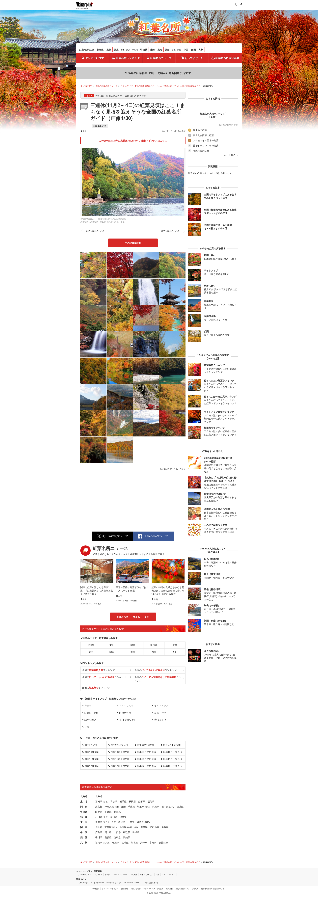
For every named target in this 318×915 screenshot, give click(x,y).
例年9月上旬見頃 (119, 744)
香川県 (98, 837)
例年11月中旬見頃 (146, 758)
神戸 (130, 827)
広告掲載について (182, 889)
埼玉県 (140, 806)
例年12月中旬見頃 (146, 766)
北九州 (106, 842)
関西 (167, 49)
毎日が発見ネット (152, 883)
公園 (86, 726)
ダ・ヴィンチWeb (97, 883)
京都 (174, 49)
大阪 (179, 49)
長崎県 (125, 842)
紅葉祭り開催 (91, 712)
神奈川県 (109, 806)
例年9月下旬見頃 (172, 744)
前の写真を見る (95, 231)
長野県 (108, 811)
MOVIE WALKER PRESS (133, 883)
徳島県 (117, 837)
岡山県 (108, 832)
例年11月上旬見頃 (120, 758)
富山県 (113, 816)
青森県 (113, 801)
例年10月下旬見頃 (172, 752)
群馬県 (155, 806)
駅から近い (90, 719)
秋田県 (132, 801)
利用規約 (95, 889)
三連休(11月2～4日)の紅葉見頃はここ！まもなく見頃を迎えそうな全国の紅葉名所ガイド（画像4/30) (137, 111)
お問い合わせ (136, 889)
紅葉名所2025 (86, 49)
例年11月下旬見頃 (172, 758)
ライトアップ (161, 705)
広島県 (98, 832)
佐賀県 (115, 842)
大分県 (143, 842)
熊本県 (134, 842)
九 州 (83, 842)
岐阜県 (121, 822)
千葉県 (131, 806)
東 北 (83, 801)
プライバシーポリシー (110, 889)
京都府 (108, 827)
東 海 (83, 822)
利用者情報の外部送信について (212, 889)
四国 (193, 49)
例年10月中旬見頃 (146, 752)
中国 (186, 49)
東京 (128, 49)
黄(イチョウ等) (127, 719)
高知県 (126, 837)
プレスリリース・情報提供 (153, 889)
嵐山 (115, 827)
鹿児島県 (163, 842)
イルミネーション (168, 874)
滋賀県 (164, 827)
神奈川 (135, 49)
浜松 (147, 822)
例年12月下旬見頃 (172, 766)
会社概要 (195, 889)
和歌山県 (154, 827)
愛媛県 (108, 837)
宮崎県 (152, 842)
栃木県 (164, 806)
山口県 (117, 832)
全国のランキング (98, 670)
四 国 (83, 837)
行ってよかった (194, 58)
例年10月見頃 (91, 752)
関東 (116, 49)
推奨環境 (124, 889)
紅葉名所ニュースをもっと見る (133, 617)
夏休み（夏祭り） (146, 874)
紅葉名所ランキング (128, 58)
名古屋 (106, 822)
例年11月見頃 (91, 758)
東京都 (98, 806)
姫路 (136, 827)
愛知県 (98, 822)
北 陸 (83, 816)
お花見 (107, 874)
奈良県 (144, 827)
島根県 (135, 832)
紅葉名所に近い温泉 (227, 58)
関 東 (83, 806)
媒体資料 (169, 889)
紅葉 (157, 874)
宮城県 (98, 801)
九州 (201, 49)
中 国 (83, 832)
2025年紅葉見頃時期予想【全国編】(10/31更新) (121, 96)
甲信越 (143, 49)
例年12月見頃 (91, 766)
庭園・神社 (160, 712)
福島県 (150, 801)
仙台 (105, 801)
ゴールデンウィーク (120, 874)
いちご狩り (98, 874)
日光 (172, 806)
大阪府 (98, 827)
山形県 (141, 801)
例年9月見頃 (90, 744)
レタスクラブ (83, 883)
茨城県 (180, 806)
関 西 (83, 827)
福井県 (123, 816)
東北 (108, 49)
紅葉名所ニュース (161, 58)
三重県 (131, 822)
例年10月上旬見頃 (120, 752)
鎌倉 (123, 806)
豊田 (113, 822)
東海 (160, 49)
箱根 (117, 806)
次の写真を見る (170, 231)
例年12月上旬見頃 (120, 766)
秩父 (147, 806)
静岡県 (140, 822)
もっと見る (230, 155)
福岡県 (98, 842)
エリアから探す (94, 58)
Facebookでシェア (156, 536)
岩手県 (123, 801)
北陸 (152, 49)
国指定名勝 (125, 712)
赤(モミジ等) (160, 719)
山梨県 (98, 811)
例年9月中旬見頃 (146, 744)
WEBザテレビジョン (114, 883)
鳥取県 (126, 832)
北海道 (100, 49)
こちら (163, 140)
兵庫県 (123, 827)
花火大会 (133, 874)
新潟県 (117, 811)
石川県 (98, 816)
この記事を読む (133, 242)
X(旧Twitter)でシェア (115, 536)
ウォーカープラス (84, 874)
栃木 (123, 49)
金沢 (105, 817)
